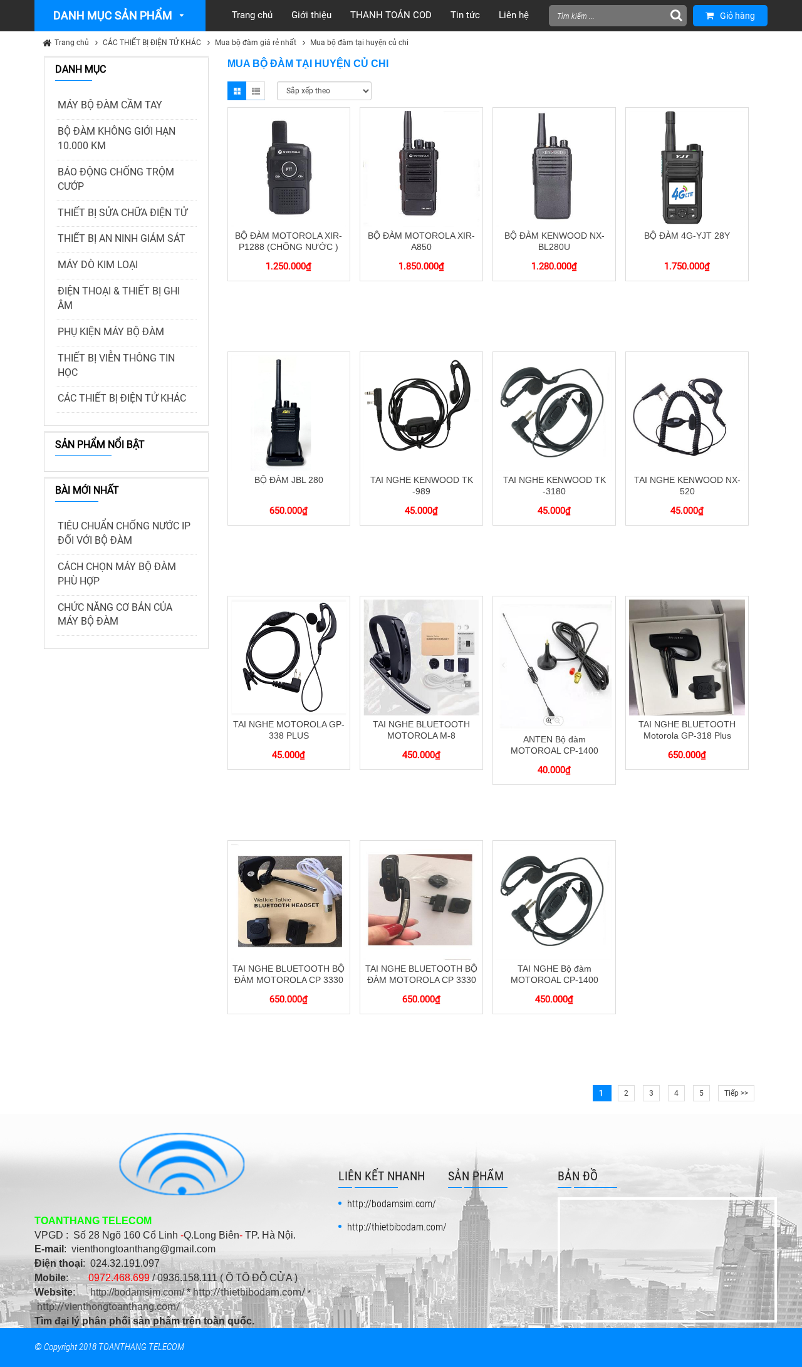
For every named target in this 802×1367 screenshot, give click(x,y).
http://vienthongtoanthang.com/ (108, 1306)
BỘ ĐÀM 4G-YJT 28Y (687, 236)
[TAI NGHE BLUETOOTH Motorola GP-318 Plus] (687, 656)
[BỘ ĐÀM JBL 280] (289, 412)
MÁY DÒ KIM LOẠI (98, 265)
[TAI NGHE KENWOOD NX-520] (687, 412)
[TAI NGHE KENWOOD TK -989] (421, 412)
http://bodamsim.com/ (137, 1292)
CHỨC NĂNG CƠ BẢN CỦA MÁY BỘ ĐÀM (115, 614)
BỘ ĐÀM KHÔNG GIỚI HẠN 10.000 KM (116, 138)
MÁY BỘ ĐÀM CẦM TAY (110, 105)
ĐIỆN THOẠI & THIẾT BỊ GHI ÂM (119, 298)
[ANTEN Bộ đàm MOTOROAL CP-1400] (554, 664)
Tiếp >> (736, 1093)
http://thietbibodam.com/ (249, 1292)
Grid (236, 90)
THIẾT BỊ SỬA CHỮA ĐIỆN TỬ (122, 213)
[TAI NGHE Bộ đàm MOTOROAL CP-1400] (554, 901)
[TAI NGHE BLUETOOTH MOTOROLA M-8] (421, 656)
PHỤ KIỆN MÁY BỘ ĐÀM (111, 332)
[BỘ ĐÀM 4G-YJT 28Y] (687, 168)
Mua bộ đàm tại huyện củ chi (359, 42)
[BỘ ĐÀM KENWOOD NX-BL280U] (554, 168)
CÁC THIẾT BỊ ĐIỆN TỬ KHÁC (152, 42)
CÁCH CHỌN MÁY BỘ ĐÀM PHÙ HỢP (117, 574)
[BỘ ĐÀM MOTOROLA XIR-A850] (421, 168)
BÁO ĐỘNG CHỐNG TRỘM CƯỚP (116, 179)
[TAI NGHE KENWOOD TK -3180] (554, 412)
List (255, 90)
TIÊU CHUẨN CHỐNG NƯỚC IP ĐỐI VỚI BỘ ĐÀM (124, 533)
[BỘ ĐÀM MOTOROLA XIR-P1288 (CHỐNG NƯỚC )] (289, 168)
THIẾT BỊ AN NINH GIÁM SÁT (121, 238)
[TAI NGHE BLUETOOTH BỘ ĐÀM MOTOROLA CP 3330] (289, 901)
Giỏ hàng (737, 16)
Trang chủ (72, 42)
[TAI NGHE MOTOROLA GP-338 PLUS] (289, 656)
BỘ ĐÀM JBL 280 (288, 480)
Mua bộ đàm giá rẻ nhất (255, 42)
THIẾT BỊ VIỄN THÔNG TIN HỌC (116, 365)
